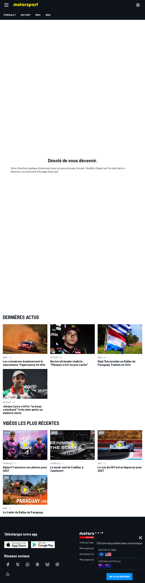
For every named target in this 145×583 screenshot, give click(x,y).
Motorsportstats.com (91, 559)
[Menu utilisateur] (137, 5)
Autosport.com (88, 553)
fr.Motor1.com (87, 542)
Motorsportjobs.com (91, 548)
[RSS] (7, 574)
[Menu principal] (6, 5)
